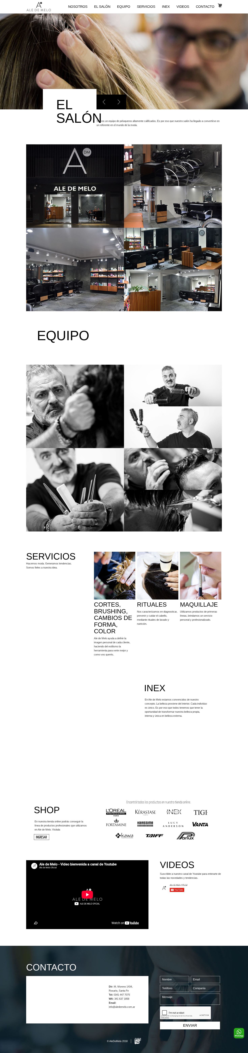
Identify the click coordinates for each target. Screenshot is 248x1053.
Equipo (123, 6)
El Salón (102, 6)
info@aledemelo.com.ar (122, 1006)
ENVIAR (190, 1025)
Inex (166, 6)
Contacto (205, 6)
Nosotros (77, 6)
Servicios (146, 6)
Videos (182, 6)
